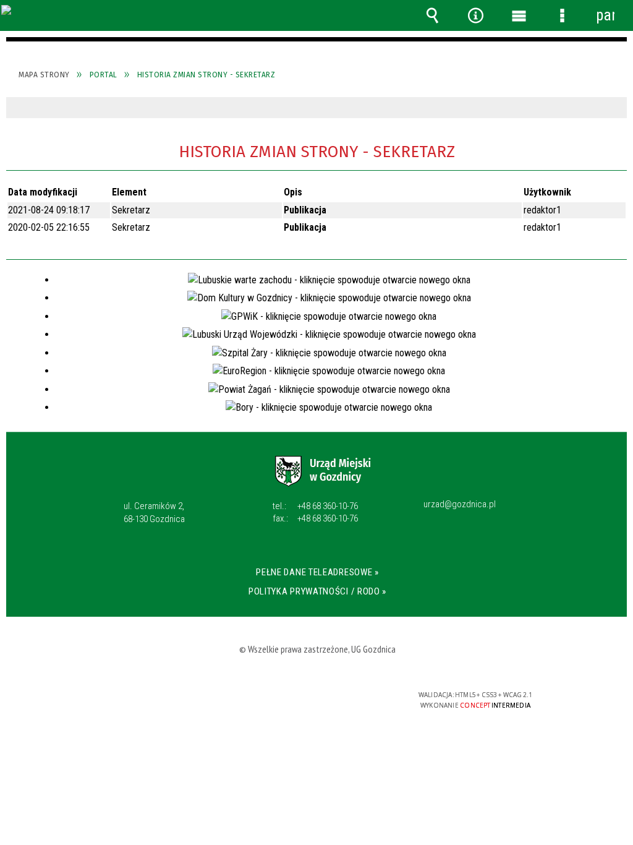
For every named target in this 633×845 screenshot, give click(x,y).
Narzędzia (475, 15)
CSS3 (315, 700)
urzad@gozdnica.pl (459, 505)
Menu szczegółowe (562, 15)
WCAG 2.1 (354, 699)
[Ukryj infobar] (616, 108)
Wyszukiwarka (432, 15)
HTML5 (297, 700)
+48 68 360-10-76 (315, 506)
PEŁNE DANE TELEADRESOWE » (317, 572)
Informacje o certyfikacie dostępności (156, 703)
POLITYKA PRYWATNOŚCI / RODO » (317, 591)
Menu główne (518, 15)
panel (605, 15)
